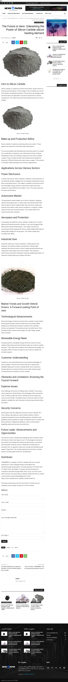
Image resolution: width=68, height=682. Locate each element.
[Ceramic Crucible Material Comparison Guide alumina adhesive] (22, 598)
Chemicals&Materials (12, 18)
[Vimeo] (10, 3)
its (12, 547)
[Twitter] (7, 3)
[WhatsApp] (25, 42)
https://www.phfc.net (20, 581)
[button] (65, 13)
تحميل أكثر (56, 78)
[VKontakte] (64, 667)
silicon (16, 547)
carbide (8, 547)
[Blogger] (48, 667)
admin (14, 37)
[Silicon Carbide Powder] (22, 118)
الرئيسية (4, 18)
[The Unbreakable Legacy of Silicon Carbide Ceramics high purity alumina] (37, 598)
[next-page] (5, 614)
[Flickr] (56, 667)
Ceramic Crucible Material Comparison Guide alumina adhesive (22, 606)
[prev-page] (2, 614)
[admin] (8, 580)
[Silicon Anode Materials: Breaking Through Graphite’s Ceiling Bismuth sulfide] (8, 598)
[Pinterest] (21, 42)
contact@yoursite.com (29, 674)
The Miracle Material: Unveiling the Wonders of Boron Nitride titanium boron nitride (11, 568)
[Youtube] (12, 3)
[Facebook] (2, 3)
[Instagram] (5, 3)
